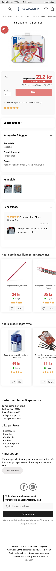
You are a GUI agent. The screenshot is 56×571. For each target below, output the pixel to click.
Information (49, 2)
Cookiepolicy (9, 437)
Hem (4, 16)
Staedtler (8, 146)
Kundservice (9, 431)
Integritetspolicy (11, 443)
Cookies (7, 440)
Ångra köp (8, 446)
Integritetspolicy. (28, 523)
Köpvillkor (8, 434)
